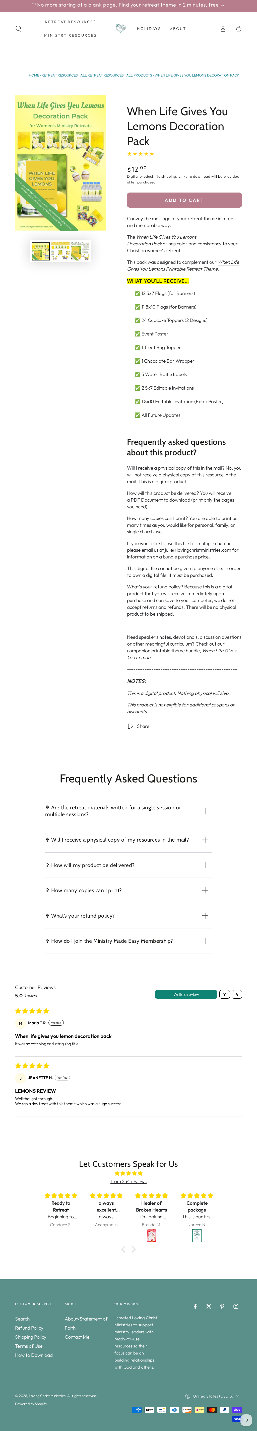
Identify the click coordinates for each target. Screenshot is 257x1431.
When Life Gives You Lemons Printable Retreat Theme (183, 265)
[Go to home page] (120, 28)
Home (34, 75)
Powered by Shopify (31, 1404)
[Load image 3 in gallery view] (80, 251)
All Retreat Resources (102, 75)
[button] (18, 28)
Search (22, 1319)
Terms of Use (28, 1346)
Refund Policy (29, 1328)
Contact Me (77, 1337)
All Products (139, 75)
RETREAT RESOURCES (60, 75)
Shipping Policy (30, 1337)
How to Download (34, 1355)
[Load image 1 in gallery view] (41, 251)
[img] (128, 1173)
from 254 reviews (128, 1181)
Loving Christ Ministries (47, 1396)
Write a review (186, 994)
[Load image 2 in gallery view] (60, 251)
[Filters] (224, 994)
